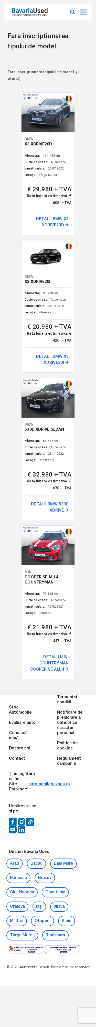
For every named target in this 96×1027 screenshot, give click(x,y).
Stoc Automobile (20, 461)
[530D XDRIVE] (75, 102)
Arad (14, 615)
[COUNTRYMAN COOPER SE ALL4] (48, 277)
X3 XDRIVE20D (25, 123)
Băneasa (18, 629)
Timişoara (55, 686)
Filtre (13, 87)
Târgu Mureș (22, 686)
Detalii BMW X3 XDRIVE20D (31, 236)
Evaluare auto (22, 474)
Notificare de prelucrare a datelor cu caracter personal (70, 474)
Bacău (36, 615)
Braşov (44, 629)
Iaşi (39, 658)
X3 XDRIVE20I (51, 118)
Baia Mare (63, 615)
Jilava (59, 658)
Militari (16, 672)
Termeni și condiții (67, 451)
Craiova (17, 658)
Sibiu (66, 672)
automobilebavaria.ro (49, 535)
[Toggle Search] (72, 11)
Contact (17, 510)
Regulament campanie (69, 512)
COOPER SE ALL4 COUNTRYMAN (55, 301)
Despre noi (19, 499)
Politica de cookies (67, 497)
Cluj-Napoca (22, 643)
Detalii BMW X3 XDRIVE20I (58, 236)
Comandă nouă (18, 486)
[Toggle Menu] (84, 12)
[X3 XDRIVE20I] (48, 100)
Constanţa (55, 643)
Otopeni (42, 672)
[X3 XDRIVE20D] (21, 102)
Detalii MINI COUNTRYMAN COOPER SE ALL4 (58, 408)
